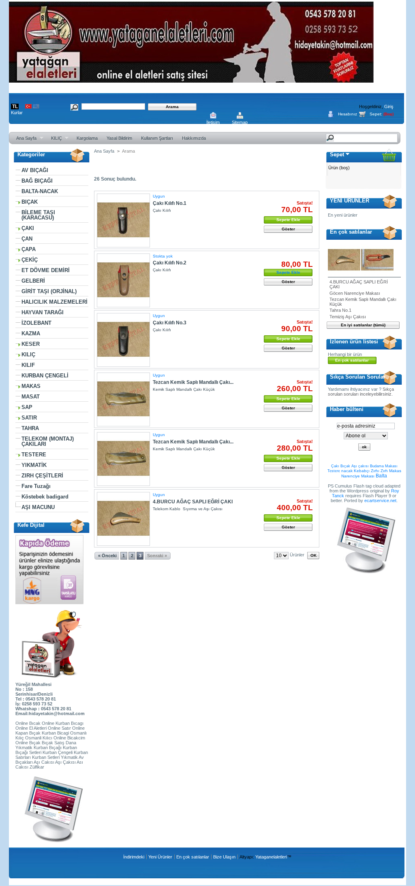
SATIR (29, 418)
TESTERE (33, 455)
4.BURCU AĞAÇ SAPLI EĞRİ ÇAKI (193, 502)
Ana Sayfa (24, 138)
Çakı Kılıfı (162, 210)
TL (15, 106)
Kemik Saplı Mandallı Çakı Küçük (184, 389)
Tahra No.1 (340, 310)
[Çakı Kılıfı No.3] (123, 340)
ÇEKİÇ (29, 260)
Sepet (337, 154)
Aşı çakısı (360, 466)
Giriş (389, 106)
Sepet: (376, 114)
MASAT (30, 397)
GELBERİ (33, 281)
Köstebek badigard (44, 497)
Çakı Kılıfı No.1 (169, 203)
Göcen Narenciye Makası (354, 293)
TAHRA (30, 428)
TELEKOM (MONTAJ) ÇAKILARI (47, 441)
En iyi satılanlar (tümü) (363, 325)
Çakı (335, 466)
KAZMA (30, 333)
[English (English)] (36, 106)
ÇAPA (28, 249)
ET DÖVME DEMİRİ (45, 270)
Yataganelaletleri (271, 856)
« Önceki (107, 555)
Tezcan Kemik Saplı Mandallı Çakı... (193, 382)
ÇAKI (27, 228)
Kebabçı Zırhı (366, 471)
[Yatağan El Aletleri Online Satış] (191, 80)
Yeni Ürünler (160, 856)
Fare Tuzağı (36, 486)
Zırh (384, 471)
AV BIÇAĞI (34, 170)
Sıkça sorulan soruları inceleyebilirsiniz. (361, 391)
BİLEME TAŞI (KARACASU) (38, 215)
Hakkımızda (194, 138)
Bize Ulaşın (224, 856)
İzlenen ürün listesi (354, 342)
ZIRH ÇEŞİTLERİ (42, 476)
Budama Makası (384, 466)
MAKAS (31, 386)
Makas (395, 471)
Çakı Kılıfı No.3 (169, 323)
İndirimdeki (133, 856)
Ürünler (297, 554)
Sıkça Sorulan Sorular (357, 377)
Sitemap (240, 122)
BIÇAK (29, 202)
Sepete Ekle (288, 219)
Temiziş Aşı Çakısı (347, 316)
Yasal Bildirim (119, 138)
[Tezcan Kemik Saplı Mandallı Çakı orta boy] (123, 459)
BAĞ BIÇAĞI (37, 181)
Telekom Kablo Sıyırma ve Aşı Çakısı (187, 509)
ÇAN (26, 239)
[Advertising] (51, 840)
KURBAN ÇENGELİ (44, 376)
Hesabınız (347, 114)
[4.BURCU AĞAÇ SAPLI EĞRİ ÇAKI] (123, 519)
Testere (333, 471)
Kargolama (87, 138)
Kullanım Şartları (157, 138)
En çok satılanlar (351, 232)
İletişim (213, 122)
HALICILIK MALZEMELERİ (54, 302)
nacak (347, 471)
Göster (288, 229)
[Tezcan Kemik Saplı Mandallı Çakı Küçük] (123, 399)
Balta (381, 476)
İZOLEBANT (36, 323)
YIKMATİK (34, 465)
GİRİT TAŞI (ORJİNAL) (49, 291)
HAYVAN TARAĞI (42, 312)
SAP (26, 407)
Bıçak (345, 466)
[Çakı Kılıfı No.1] (123, 220)
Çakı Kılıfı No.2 (169, 263)
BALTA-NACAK (39, 191)
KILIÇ (54, 138)
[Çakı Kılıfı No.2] (123, 280)
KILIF (28, 365)
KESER (30, 344)
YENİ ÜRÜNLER (349, 201)
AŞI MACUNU (38, 507)
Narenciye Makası (357, 476)
